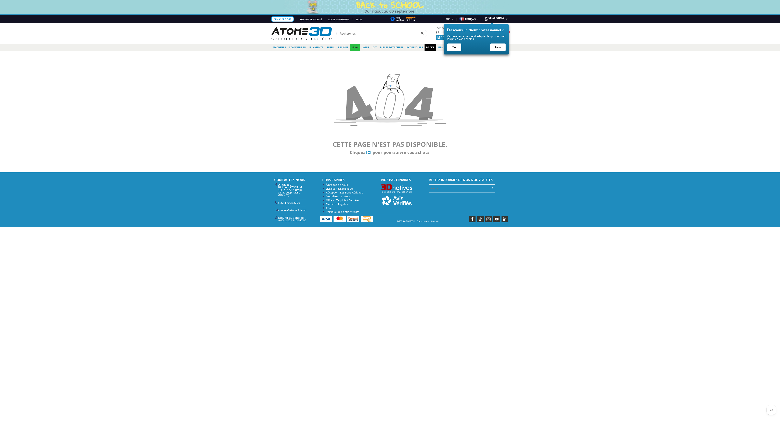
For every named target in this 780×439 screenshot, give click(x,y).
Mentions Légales (337, 204)
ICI (369, 152)
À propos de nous (337, 185)
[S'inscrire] (491, 188)
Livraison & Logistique (339, 188)
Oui (454, 47)
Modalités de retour (338, 196)
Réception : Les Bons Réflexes (344, 192)
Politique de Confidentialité (342, 212)
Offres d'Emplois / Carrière (342, 200)
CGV (328, 208)
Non (498, 47)
